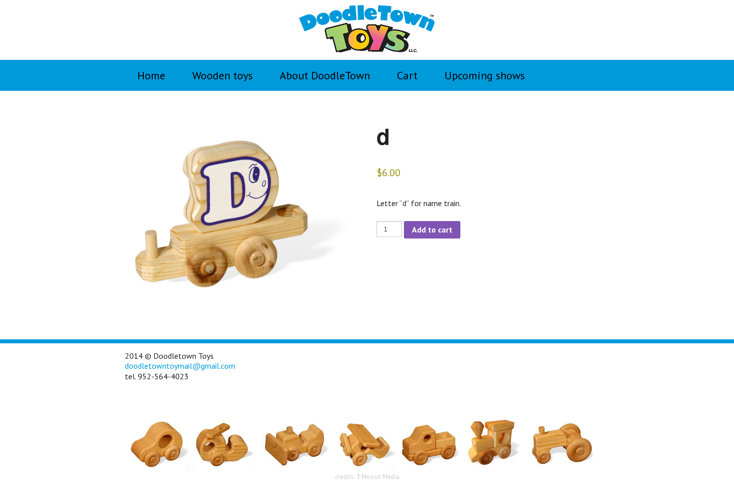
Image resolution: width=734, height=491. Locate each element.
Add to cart (432, 230)
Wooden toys (222, 75)
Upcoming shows (484, 75)
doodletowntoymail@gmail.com (180, 366)
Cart (407, 75)
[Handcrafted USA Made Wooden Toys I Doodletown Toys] (367, 29)
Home (151, 75)
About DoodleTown (325, 75)
